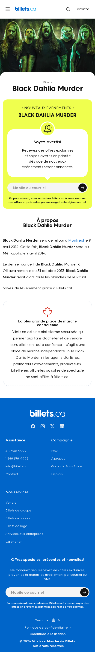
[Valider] (82, 187)
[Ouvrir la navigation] (8, 9)
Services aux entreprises (24, 534)
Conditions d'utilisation (47, 634)
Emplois (56, 474)
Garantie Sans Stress (66, 466)
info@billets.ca (16, 466)
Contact (12, 474)
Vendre (11, 503)
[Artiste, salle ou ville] (68, 9)
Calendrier (14, 542)
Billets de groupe (18, 510)
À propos (58, 458)
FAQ (54, 451)
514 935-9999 (16, 451)
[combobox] (81, 9)
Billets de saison (18, 518)
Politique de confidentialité (46, 627)
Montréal (76, 240)
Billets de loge (16, 526)
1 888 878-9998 (17, 458)
